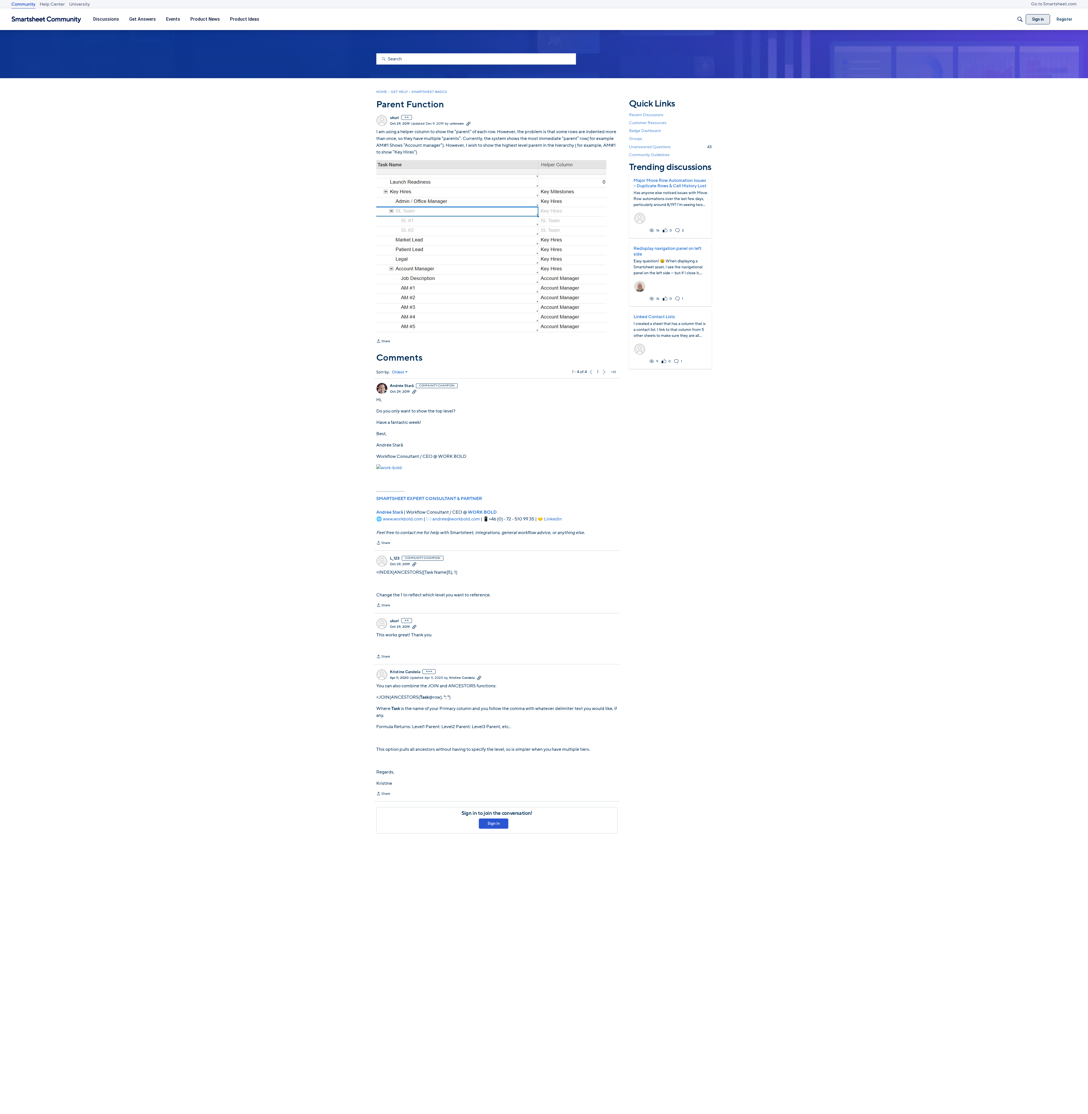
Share (383, 342)
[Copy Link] (468, 123)
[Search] (1020, 19)
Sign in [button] (494, 823)
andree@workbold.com (456, 519)
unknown (457, 123)
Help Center (52, 4)
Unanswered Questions (670, 147)
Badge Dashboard (644, 130)
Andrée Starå (402, 385)
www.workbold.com (403, 519)
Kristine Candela (405, 672)
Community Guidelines (649, 155)
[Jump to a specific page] (613, 372)
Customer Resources (647, 123)
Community (23, 4)
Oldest (398, 372)
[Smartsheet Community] (46, 19)
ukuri (394, 117)
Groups (635, 139)
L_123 (395, 558)
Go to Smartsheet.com (1054, 4)
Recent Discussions (646, 115)
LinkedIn (553, 519)
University (79, 4)
